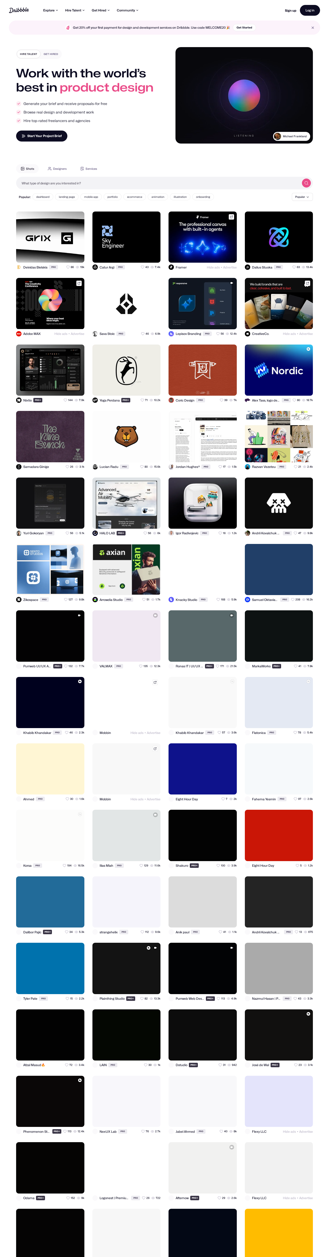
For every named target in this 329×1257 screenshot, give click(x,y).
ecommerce (134, 197)
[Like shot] (77, 255)
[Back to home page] (19, 10)
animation (158, 197)
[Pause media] (183, 136)
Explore (49, 10)
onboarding (203, 197)
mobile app (91, 197)
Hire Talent (73, 10)
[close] (312, 27)
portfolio (112, 197)
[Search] (306, 183)
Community (126, 10)
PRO (53, 267)
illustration (180, 197)
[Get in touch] (59, 255)
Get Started (244, 27)
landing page (67, 197)
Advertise (230, 267)
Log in (310, 10)
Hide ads (213, 267)
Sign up (290, 10)
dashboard (42, 197)
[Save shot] (68, 255)
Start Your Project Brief (44, 136)
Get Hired (99, 10)
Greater (302, 136)
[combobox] (157, 183)
